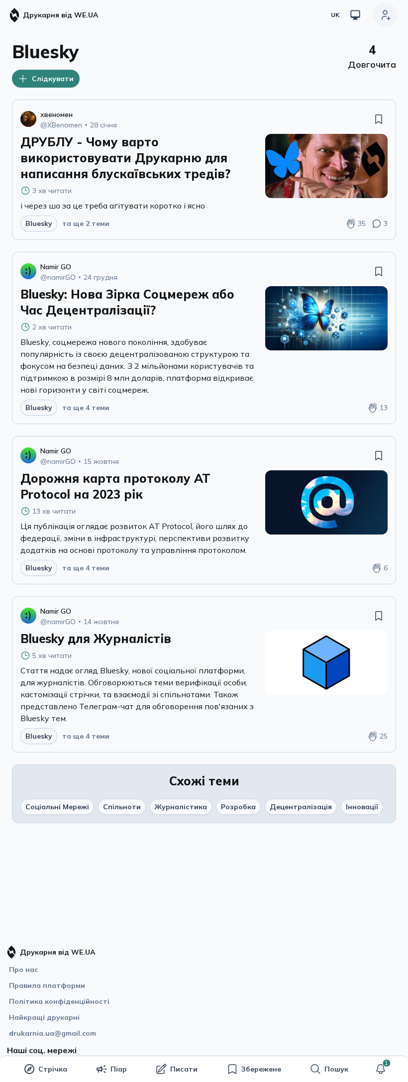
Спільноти (122, 806)
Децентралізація (301, 806)
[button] (381, 1069)
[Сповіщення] (381, 1069)
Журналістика (181, 806)
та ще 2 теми (85, 223)
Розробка (238, 806)
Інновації (362, 806)
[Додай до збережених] (379, 119)
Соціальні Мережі (57, 806)
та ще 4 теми (85, 407)
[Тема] (355, 15)
